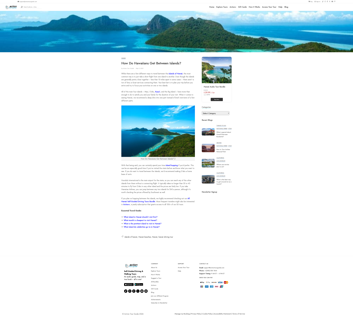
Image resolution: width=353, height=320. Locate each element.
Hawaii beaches (144, 237)
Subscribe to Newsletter (159, 303)
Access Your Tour (269, 7)
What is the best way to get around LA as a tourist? (223, 182)
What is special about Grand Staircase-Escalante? (223, 134)
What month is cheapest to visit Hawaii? (140, 220)
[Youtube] (142, 291)
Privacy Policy (196, 314)
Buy (311, 1)
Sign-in (318, 1)
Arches (218, 143)
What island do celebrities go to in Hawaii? (142, 227)
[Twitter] (138, 291)
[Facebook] (327, 1)
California (220, 158)
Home (211, 7)
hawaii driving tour (166, 237)
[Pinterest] (334, 1)
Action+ (233, 7)
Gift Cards (242, 7)
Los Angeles (220, 161)
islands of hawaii (130, 237)
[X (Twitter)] (329, 1)
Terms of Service (238, 314)
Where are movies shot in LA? (222, 165)
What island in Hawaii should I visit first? (140, 217)
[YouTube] (332, 1)
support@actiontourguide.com (28, 1)
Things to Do (221, 125)
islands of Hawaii (176, 73)
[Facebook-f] (134, 291)
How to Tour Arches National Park (223, 150)
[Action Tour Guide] (11, 7)
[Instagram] (325, 1)
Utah (230, 129)
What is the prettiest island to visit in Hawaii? (142, 223)
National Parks (221, 129)
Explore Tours (222, 7)
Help (280, 7)
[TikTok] (322, 1)
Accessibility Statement (222, 314)
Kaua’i (157, 91)
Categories (206, 107)
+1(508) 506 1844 (211, 271)
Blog (286, 7)
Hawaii (123, 58)
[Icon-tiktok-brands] (125, 291)
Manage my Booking (182, 314)
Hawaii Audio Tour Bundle (214, 86)
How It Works (254, 7)
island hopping (172, 165)
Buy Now (216, 99)
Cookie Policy (207, 314)
